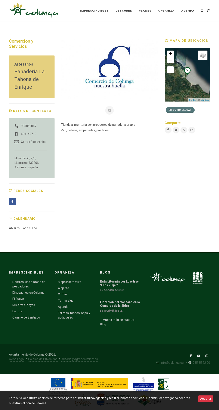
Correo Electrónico (33, 142)
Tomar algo (66, 300)
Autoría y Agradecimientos (79, 359)
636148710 (28, 134)
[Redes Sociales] (208, 10)
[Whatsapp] (184, 130)
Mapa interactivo (69, 282)
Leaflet (192, 100)
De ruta (17, 311)
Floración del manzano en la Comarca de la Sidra (120, 303)
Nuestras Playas (23, 305)
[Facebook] (12, 201)
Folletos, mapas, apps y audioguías (74, 315)
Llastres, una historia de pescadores (28, 284)
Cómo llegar (182, 110)
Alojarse (63, 288)
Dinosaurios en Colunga (28, 292)
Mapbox (205, 100)
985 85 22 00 (201, 362)
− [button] (170, 60)
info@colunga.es (172, 362)
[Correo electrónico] (191, 130)
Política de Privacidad (43, 359)
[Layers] (202, 55)
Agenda (63, 306)
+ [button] (170, 53)
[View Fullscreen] (170, 69)
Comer (62, 294)
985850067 (28, 126)
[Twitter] (176, 130)
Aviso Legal (16, 359)
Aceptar (205, 398)
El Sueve (18, 299)
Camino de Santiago (26, 317)
